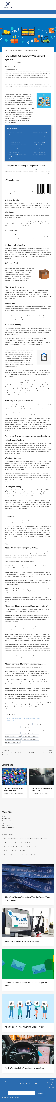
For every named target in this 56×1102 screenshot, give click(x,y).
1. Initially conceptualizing (40, 132)
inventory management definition (40, 723)
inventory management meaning (28, 727)
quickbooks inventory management (13, 739)
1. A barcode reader (16, 136)
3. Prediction (14, 140)
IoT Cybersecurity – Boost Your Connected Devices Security (20, 842)
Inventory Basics (11, 720)
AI (3, 816)
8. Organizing (14, 150)
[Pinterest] (26, 1083)
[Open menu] (52, 5)
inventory (16, 723)
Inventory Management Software (17, 154)
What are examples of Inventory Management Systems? (39, 154)
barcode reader (9, 723)
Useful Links (34, 158)
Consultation (8, 52)
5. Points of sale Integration (18, 144)
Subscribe (40, 1093)
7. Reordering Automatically (18, 148)
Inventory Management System (12, 733)
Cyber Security (6, 823)
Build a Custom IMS (14, 152)
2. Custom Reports (16, 138)
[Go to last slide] (4, 783)
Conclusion (34, 138)
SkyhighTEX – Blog (50, 1083)
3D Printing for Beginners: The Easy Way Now (41, 751)
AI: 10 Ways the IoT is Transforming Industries (24, 1068)
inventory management (26, 723)
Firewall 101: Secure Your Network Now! (22, 941)
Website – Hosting (7, 827)
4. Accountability (15, 142)
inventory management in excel (12, 727)
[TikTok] (29, 1083)
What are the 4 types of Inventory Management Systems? (39, 148)
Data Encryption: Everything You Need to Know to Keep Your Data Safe (23, 854)
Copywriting (5, 820)
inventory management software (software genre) (33, 730)
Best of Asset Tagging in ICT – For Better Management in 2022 (23, 718)
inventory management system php (13, 736)
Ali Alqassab (8, 62)
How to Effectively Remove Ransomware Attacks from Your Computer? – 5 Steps (25, 838)
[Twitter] (20, 1083)
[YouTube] (35, 1083)
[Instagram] (23, 1083)
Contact (51, 1087)
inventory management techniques (30, 736)
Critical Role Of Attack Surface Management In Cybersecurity (20, 846)
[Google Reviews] (32, 1083)
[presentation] (14, 776)
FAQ (32, 140)
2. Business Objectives (39, 134)
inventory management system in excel (29, 733)
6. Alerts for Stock (16, 146)
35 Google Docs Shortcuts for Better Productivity (12, 752)
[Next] (52, 783)
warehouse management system (12, 742)
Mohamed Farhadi (9, 793)
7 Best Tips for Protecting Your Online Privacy (24, 1027)
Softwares (5, 825)
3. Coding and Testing (39, 136)
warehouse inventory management (30, 739)
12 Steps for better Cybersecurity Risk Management (17, 850)
